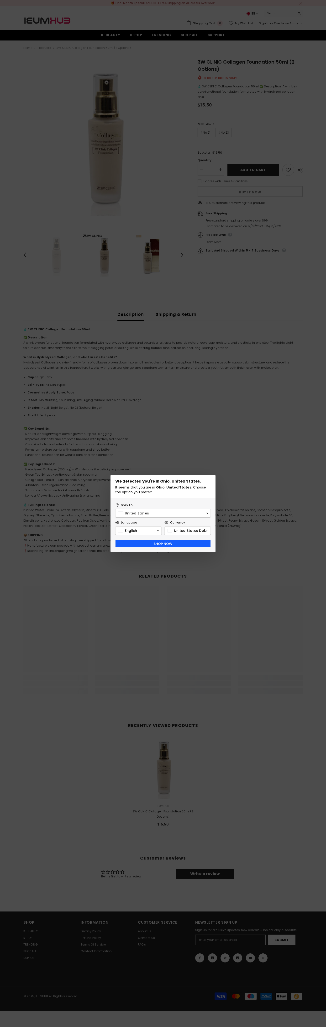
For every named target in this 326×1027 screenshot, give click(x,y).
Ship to (127, 505)
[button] (163, 513)
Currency (177, 522)
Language (129, 522)
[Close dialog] (212, 478)
